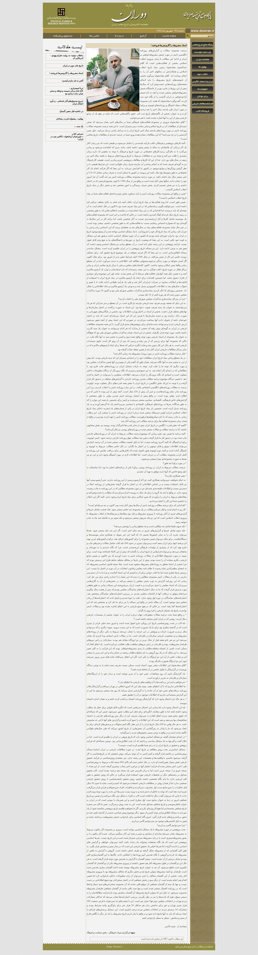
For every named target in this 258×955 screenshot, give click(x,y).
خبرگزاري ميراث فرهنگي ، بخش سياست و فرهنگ (111, 932)
